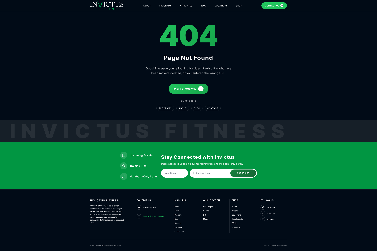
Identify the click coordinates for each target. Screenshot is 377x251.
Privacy (266, 245)
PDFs (234, 223)
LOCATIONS (221, 5)
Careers (178, 223)
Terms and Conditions (279, 245)
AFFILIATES (186, 5)
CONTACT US (272, 5)
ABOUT (147, 5)
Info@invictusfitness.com (153, 216)
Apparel (235, 211)
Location (178, 227)
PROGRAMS (165, 5)
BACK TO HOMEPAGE (184, 89)
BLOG (204, 5)
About (183, 108)
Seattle (206, 211)
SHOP (239, 5)
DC (204, 215)
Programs (165, 108)
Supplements (237, 219)
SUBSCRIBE (243, 173)
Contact (212, 108)
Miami (205, 219)
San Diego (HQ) (209, 207)
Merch (234, 207)
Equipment (236, 215)
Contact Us (179, 231)
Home (177, 207)
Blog (197, 108)
